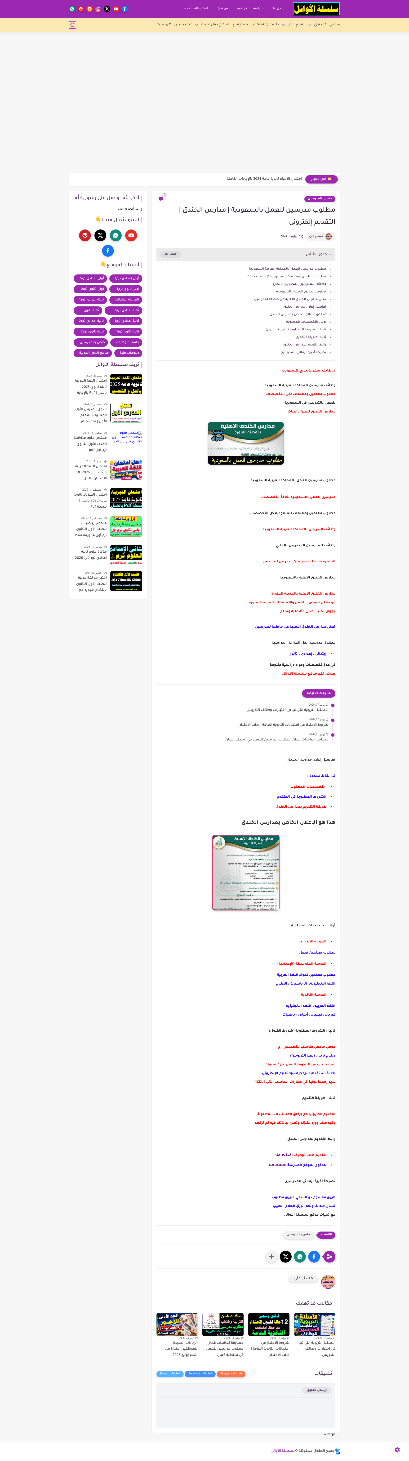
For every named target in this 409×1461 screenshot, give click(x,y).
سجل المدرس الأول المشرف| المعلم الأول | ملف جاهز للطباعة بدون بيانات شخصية (91, 416)
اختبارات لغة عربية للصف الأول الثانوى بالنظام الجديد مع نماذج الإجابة (91, 585)
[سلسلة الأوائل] (316, 9)
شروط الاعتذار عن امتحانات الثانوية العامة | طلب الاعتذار (284, 725)
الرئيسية (163, 25)
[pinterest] (81, 9)
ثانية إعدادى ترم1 (127, 321)
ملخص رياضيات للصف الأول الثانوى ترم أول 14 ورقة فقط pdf (90, 530)
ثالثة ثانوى (91, 310)
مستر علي (316, 236)
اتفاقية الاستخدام (196, 8)
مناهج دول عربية (215, 25)
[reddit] (89, 9)
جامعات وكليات (127, 342)
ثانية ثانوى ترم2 (92, 332)
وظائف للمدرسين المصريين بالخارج (298, 284)
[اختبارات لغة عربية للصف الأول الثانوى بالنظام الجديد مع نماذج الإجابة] (126, 581)
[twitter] (107, 9)
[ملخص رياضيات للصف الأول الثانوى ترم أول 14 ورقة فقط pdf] (126, 526)
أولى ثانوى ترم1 (128, 289)
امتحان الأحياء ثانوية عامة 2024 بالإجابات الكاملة (264, 179)
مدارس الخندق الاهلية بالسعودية (301, 292)
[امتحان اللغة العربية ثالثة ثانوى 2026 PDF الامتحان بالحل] (126, 470)
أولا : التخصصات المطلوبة (306, 322)
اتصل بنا (279, 8)
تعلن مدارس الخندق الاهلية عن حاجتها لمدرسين (290, 299)
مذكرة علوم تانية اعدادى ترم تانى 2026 (91, 555)
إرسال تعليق (317, 1390)
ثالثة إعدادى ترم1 (91, 300)
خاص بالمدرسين (320, 199)
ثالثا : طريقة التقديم (310, 337)
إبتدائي (334, 25)
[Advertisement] (204, 33)
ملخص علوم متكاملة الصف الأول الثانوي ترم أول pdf (90, 444)
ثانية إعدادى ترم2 (91, 321)
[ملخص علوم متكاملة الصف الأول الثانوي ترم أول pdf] (126, 441)
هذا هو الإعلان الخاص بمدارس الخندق (298, 314)
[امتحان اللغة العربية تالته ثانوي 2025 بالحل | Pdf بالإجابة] (126, 384)
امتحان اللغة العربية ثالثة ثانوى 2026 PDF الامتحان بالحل (91, 473)
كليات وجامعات (266, 25)
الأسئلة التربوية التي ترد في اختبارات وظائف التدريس (287, 710)
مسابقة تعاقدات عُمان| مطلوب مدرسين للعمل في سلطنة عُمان (276, 740)
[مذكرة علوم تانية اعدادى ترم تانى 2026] (126, 555)
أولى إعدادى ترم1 (127, 278)
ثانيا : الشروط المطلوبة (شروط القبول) (296, 330)
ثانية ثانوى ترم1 (127, 332)
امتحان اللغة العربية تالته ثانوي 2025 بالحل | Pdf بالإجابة (91, 387)
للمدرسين (182, 25)
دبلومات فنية (129, 353)
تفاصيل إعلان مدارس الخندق (304, 307)
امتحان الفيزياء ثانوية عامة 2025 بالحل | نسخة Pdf (90, 501)
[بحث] (72, 25)
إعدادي (320, 25)
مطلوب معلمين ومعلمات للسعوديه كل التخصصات (286, 276)
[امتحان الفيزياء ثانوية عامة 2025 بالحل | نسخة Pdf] (126, 498)
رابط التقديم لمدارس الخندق (304, 345)
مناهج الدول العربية (94, 353)
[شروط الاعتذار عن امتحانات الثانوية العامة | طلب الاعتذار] (268, 1324)
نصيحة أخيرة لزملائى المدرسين (303, 352)
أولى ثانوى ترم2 (92, 289)
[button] (314, 1257)
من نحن (223, 8)
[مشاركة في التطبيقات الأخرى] (271, 1257)
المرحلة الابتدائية (127, 300)
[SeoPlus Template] (337, 1451)
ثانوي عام (296, 25)
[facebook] (124, 9)
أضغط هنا (284, 1155)
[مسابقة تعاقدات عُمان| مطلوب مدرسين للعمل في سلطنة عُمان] (223, 1324)
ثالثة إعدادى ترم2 (126, 310)
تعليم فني (241, 25)
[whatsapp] (72, 9)
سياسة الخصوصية (250, 8)
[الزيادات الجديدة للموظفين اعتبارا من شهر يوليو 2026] (177, 1324)
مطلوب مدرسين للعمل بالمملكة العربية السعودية (287, 269)
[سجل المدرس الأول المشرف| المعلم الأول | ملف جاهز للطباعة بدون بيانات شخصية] (126, 413)
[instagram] (98, 9)
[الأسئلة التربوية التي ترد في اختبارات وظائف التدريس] (314, 1324)
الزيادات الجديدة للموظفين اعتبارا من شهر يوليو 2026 (181, 1349)
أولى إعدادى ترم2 (91, 278)
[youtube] (116, 9)
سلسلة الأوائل (282, 1451)
